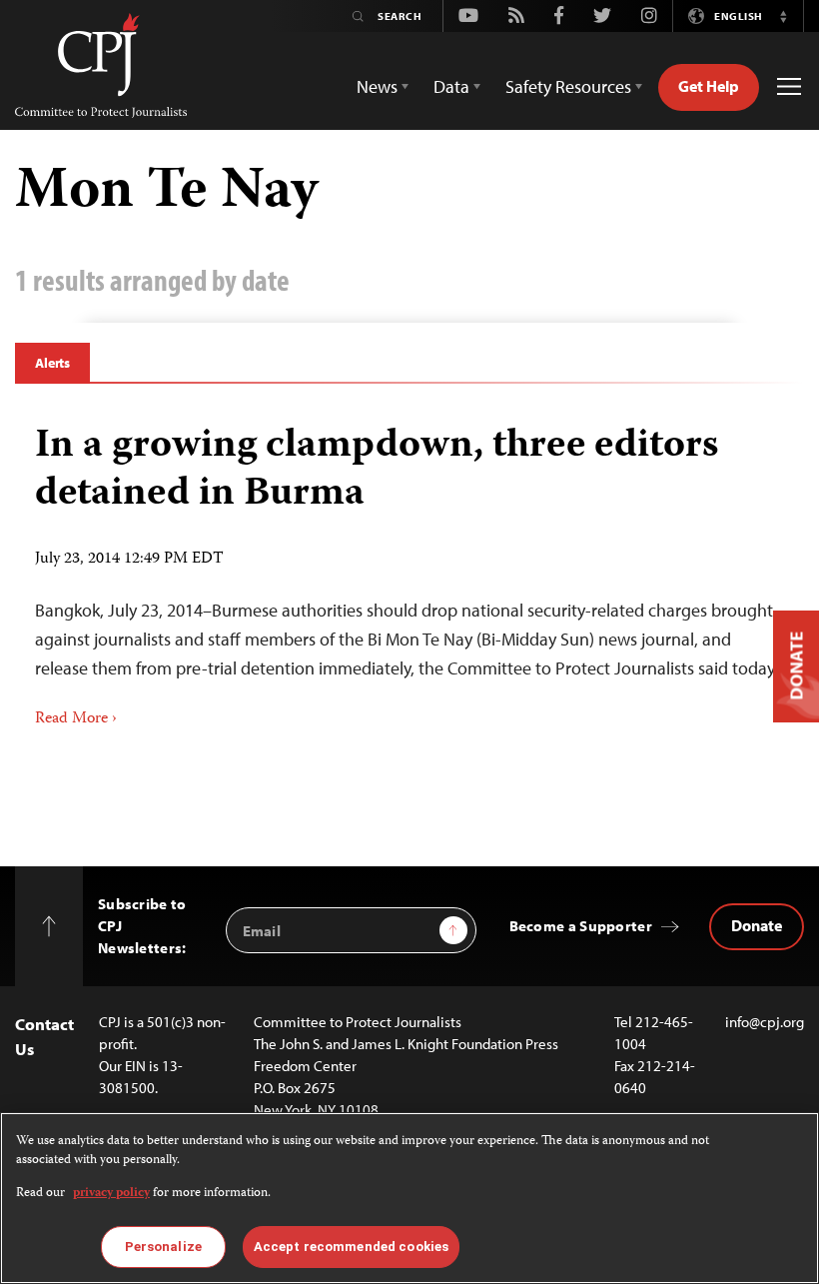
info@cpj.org (764, 1021)
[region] (409, 1198)
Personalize (163, 1246)
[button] (783, 16)
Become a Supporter (580, 925)
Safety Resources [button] (568, 86)
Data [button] (451, 86)
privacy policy (111, 1193)
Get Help (708, 86)
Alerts (52, 363)
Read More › (76, 719)
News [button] (377, 86)
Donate (756, 925)
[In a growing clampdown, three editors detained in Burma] (409, 569)
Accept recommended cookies (351, 1246)
